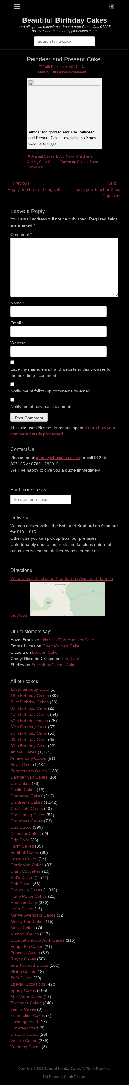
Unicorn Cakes (24, 1034)
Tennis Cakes (23, 1009)
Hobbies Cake (23, 902)
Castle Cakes (23, 789)
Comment (21, 234)
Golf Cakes (21, 883)
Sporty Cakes (23, 990)
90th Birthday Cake (28, 745)
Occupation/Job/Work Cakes (37, 940)
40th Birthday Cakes (29, 714)
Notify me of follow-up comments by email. (50, 391)
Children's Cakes (26, 802)
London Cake (45, 652)
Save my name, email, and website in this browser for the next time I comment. (61, 372)
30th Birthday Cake (28, 708)
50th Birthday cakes (29, 720)
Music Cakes (22, 927)
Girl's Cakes (48, 162)
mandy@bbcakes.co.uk (58, 457)
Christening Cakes (27, 814)
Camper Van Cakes (28, 777)
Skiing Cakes (22, 971)
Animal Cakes (43, 156)
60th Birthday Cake (28, 727)
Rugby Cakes (23, 959)
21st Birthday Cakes (29, 701)
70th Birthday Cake (28, 733)
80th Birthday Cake (28, 739)
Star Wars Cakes (26, 996)
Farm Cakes (22, 846)
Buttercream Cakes (28, 770)
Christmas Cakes (26, 821)
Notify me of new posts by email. (41, 406)
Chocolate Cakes (26, 808)
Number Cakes (24, 933)
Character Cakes (26, 796)
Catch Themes (75, 1076)
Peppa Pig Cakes (26, 946)
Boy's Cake (65, 156)
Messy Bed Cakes (27, 921)
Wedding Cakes (25, 1046)
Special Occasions (27, 984)
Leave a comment (71, 72)
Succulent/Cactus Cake (54, 664)
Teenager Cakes (26, 1002)
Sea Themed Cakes (29, 965)
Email (17, 322)
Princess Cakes (25, 952)
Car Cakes (20, 783)
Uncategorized (24, 1028)
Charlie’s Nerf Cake (61, 646)
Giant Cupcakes (25, 871)
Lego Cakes (21, 908)
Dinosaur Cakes (25, 833)
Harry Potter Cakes (28, 896)
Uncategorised (24, 1021)
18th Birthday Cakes (29, 695)
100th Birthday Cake (29, 689)
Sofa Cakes (21, 977)
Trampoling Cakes (27, 1015)
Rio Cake (70, 658)
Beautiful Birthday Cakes (64, 20)
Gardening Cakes (27, 865)
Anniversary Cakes (28, 758)
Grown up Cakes (74, 162)
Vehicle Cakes (23, 1040)
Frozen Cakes (23, 858)
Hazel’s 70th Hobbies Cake (68, 639)
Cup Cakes (21, 827)
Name (17, 302)
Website (18, 342)
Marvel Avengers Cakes (33, 915)
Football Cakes (24, 852)
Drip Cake (19, 839)
